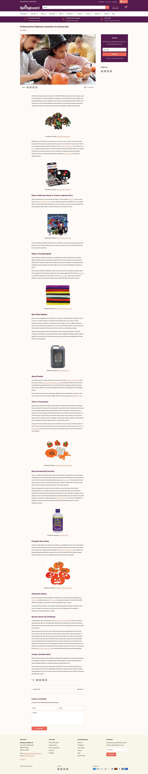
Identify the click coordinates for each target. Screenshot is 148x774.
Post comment (39, 728)
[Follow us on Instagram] (108, 71)
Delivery (80, 750)
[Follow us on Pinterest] (111, 71)
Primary (43, 13)
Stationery (97, 13)
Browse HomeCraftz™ (54, 747)
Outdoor (88, 13)
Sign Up (125, 1)
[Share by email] (36, 87)
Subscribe (114, 54)
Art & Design (23, 13)
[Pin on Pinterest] (30, 87)
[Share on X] (33, 87)
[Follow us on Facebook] (102, 71)
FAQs (79, 753)
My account (115, 8)
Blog (113, 13)
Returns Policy (81, 755)
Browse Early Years (54, 742)
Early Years (33, 13)
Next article (79, 689)
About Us (80, 742)
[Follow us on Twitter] (105, 71)
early (44, 382)
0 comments (90, 87)
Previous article (36, 689)
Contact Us (23, 759)
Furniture (79, 13)
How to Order (81, 747)
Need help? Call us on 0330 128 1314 (28, 1)
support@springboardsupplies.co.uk (32, 753)
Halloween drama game (44, 648)
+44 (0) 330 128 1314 (29, 756)
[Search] (107, 7)
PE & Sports (69, 13)
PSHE (60, 13)
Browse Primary (53, 745)
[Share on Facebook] (28, 87)
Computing (52, 13)
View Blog (51, 753)
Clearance (107, 13)
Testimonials (81, 745)
